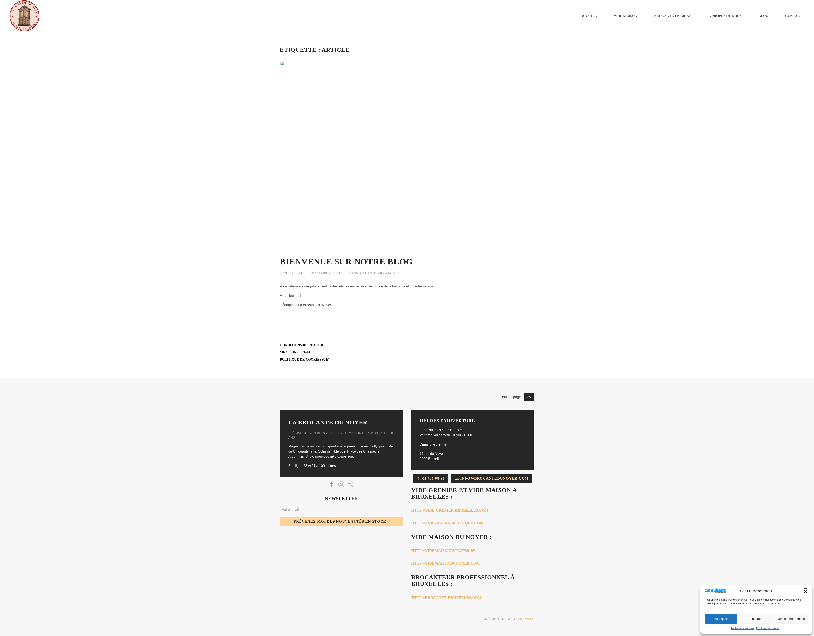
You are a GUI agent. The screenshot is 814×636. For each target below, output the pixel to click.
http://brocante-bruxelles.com (446, 598)
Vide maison (625, 16)
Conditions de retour (301, 345)
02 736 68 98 (433, 478)
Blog (763, 16)
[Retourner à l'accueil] (24, 16)
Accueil (589, 16)
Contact (793, 16)
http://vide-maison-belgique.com (447, 523)
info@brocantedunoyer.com (494, 478)
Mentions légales (298, 352)
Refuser (756, 619)
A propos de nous (725, 16)
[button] (805, 591)
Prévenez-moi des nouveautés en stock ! (341, 521)
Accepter (721, 619)
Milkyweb (525, 619)
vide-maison (388, 273)
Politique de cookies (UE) (304, 359)
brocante (367, 273)
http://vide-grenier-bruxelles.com (449, 510)
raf (300, 273)
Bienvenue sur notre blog (346, 261)
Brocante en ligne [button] (672, 16)
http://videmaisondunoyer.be (443, 551)
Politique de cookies (742, 628)
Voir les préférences (791, 619)
